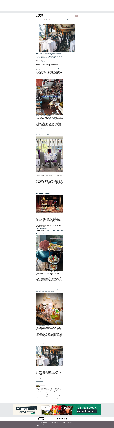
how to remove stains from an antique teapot (52, 341)
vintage (52, 65)
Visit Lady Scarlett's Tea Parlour (42, 128)
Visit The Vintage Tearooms (41, 286)
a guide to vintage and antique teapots (51, 132)
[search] (76, 16)
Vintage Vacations (51, 118)
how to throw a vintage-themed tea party (51, 289)
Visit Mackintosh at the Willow (41, 187)
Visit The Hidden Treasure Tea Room (43, 339)
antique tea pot (59, 68)
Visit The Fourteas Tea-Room (41, 228)
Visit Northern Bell (39, 381)
